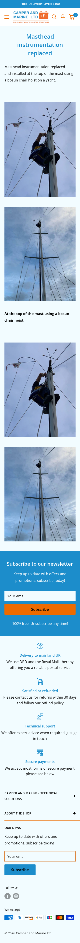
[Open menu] (6, 17)
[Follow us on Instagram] (16, 896)
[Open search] (54, 16)
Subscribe (40, 609)
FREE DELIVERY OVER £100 (40, 4)
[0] (72, 17)
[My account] (63, 16)
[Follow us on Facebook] (7, 896)
